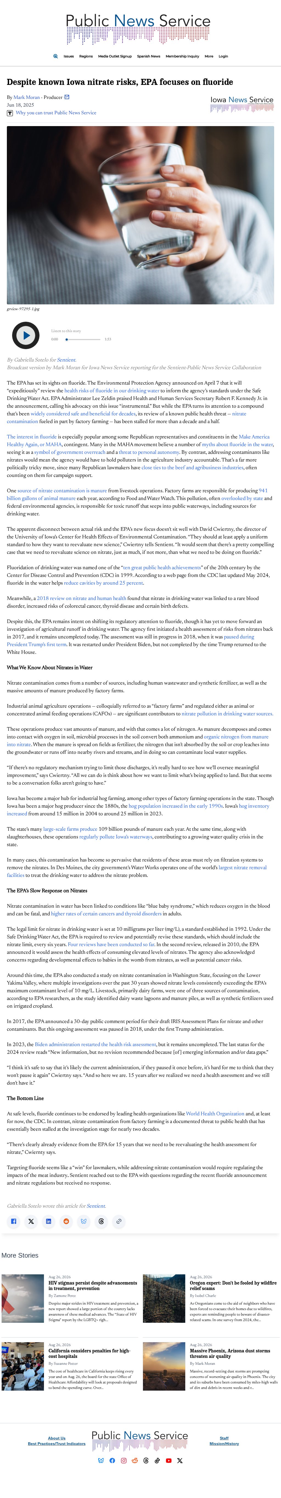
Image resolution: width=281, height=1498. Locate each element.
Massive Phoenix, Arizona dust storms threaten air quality (230, 1353)
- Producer (38, 97)
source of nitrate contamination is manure (62, 491)
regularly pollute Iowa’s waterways (115, 837)
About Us (57, 1438)
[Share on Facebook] (13, 1221)
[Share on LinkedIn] (48, 1221)
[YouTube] (168, 1460)
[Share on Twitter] (31, 1221)
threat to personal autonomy (149, 452)
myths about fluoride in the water (237, 445)
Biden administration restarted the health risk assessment (95, 1044)
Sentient (66, 360)
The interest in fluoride (32, 437)
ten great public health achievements (162, 568)
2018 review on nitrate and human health (81, 598)
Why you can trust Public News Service (54, 113)
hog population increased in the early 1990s (176, 806)
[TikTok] (157, 1460)
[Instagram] (123, 1460)
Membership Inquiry (182, 56)
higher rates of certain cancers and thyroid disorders (106, 914)
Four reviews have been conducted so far (111, 944)
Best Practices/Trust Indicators (57, 1443)
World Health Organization (215, 1114)
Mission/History (224, 1443)
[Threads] (146, 1460)
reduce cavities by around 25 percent (103, 583)
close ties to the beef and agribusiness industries (192, 468)
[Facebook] (112, 1460)
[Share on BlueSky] (83, 1221)
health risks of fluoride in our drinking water (111, 391)
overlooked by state (242, 498)
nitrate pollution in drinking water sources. (227, 714)
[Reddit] (134, 1460)
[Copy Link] (118, 1221)
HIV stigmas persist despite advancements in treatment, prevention (93, 1285)
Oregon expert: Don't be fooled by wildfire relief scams (233, 1285)
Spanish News (148, 56)
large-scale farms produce (70, 829)
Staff (224, 1438)
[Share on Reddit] (66, 1221)
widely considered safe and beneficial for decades (83, 414)
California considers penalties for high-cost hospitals (90, 1353)
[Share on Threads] (101, 1221)
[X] (179, 1460)
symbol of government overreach (69, 452)
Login (223, 56)
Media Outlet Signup (115, 56)
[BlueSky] (101, 1460)
